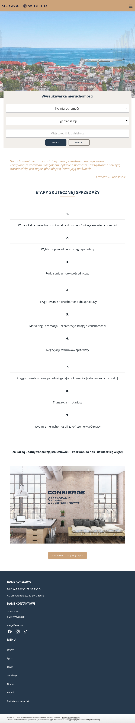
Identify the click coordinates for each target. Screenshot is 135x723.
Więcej (79, 142)
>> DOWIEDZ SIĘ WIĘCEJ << (67, 555)
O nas (10, 666)
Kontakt (11, 692)
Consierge (12, 675)
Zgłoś (9, 658)
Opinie (10, 684)
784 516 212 (13, 611)
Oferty (10, 649)
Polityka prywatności (18, 701)
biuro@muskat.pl (16, 616)
